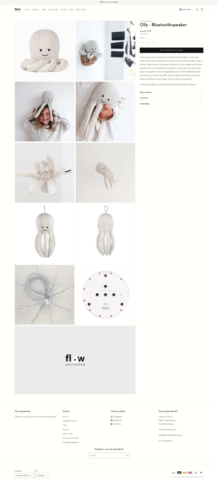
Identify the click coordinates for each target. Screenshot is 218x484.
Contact (66, 429)
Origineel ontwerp (70, 421)
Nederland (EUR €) (23, 475)
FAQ (64, 425)
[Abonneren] (126, 455)
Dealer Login (68, 434)
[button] (186, 9)
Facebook (117, 420)
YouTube (117, 424)
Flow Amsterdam (181, 477)
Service (66, 416)
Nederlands (41, 475)
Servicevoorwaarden (71, 438)
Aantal (142, 38)
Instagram (117, 417)
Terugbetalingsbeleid (71, 442)
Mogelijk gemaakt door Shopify (195, 477)
